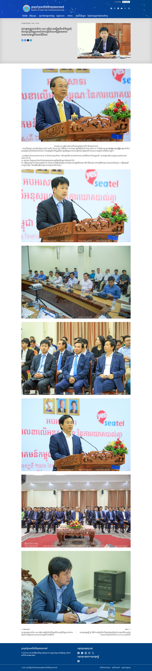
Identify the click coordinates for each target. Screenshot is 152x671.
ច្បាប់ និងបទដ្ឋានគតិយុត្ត (47, 16)
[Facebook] (111, 8)
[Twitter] (114, 8)
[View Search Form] (129, 8)
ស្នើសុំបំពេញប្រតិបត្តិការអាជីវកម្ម (98, 16)
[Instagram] (118, 8)
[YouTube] (121, 8)
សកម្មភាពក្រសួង (25, 23)
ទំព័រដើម (25, 16)
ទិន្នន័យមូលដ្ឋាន (81, 16)
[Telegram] (125, 8)
